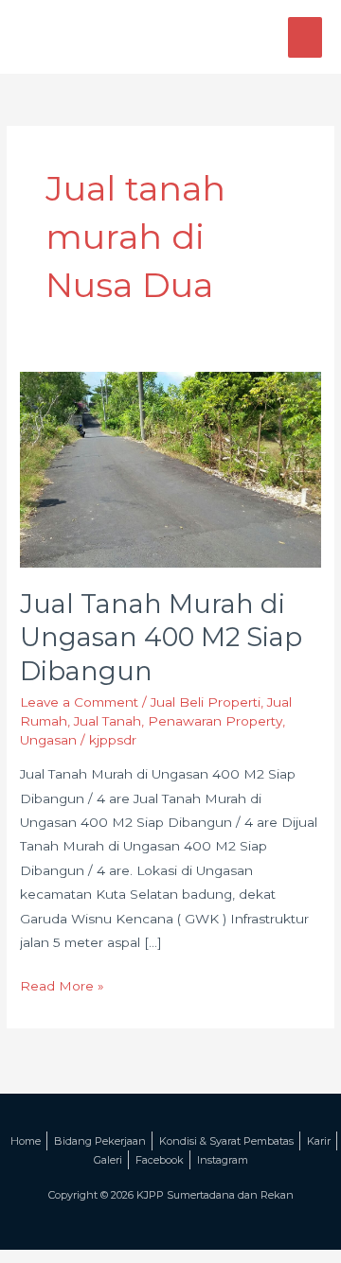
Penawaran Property (215, 720)
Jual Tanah (107, 720)
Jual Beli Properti (205, 702)
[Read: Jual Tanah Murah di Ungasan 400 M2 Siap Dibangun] (170, 468)
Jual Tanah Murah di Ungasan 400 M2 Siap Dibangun (161, 637)
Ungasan (48, 739)
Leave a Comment (79, 702)
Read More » (62, 983)
